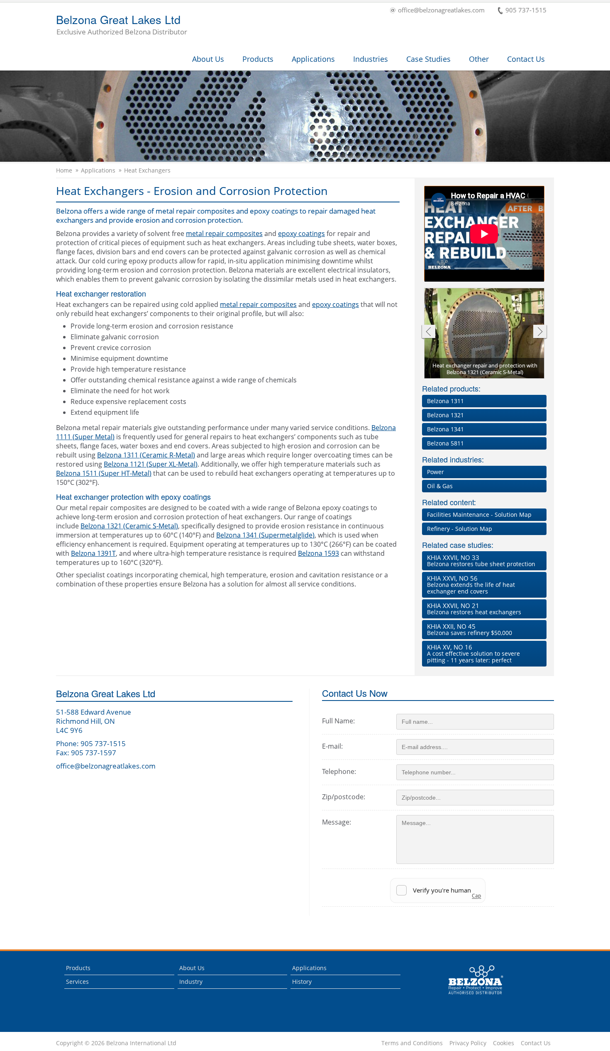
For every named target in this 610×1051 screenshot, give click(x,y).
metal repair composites (224, 233)
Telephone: (339, 771)
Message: (336, 822)
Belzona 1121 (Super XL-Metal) (151, 464)
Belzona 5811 (445, 443)
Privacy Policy (467, 1043)
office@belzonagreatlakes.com (441, 10)
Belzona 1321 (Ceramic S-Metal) (129, 525)
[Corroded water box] (485, 334)
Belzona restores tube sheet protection (481, 560)
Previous (428, 332)
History (302, 981)
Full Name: (338, 720)
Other (479, 59)
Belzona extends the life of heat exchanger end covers (471, 584)
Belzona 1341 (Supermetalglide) (265, 535)
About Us (208, 59)
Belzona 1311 (445, 401)
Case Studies (428, 59)
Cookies (503, 1043)
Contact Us (526, 59)
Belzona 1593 (318, 553)
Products (257, 59)
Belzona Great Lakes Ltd (121, 25)
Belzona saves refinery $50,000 (469, 629)
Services (77, 981)
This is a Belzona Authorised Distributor (469, 996)
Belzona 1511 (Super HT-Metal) (103, 473)
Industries (370, 59)
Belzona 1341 (445, 429)
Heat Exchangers (147, 170)
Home (64, 170)
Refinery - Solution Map (459, 529)
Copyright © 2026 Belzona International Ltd (116, 1043)
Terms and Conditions (412, 1043)
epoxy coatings (301, 233)
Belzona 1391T (93, 553)
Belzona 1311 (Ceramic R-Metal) (146, 455)
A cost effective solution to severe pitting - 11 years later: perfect (473, 653)
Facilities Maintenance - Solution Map (479, 514)
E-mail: (332, 746)
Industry (191, 981)
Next (540, 332)
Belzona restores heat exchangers (474, 608)
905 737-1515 (526, 10)
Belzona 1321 (445, 415)
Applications (313, 59)
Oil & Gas (440, 486)
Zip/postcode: (343, 796)
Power (435, 472)
